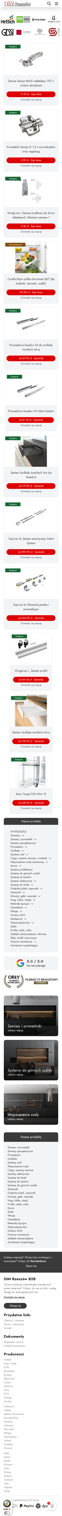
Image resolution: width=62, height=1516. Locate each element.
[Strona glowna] (17, 4)
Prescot (8, 1448)
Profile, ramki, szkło (20, 930)
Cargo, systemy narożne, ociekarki (28, 858)
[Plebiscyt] (31, 981)
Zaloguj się (15, 1306)
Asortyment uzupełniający (24, 945)
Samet (7, 1457)
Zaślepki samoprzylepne (20, 1238)
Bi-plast (8, 1375)
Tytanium (8, 1480)
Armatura (15, 835)
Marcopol (9, 1429)
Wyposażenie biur (20, 922)
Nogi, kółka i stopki (20, 900)
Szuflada (15, 850)
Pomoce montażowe (21, 941)
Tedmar (8, 1476)
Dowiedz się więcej (31, 99)
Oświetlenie (16, 907)
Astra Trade (10, 1363)
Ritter (6, 1453)
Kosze (13, 866)
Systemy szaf (17, 854)
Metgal (7, 1433)
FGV (6, 1394)
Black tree (9, 1378)
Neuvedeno (10, 1437)
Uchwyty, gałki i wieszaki (23, 896)
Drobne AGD (17, 915)
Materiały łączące (19, 904)
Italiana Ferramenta (14, 1414)
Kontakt (8, 1328)
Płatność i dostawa (14, 1320)
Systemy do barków (20, 877)
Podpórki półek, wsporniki (24, 888)
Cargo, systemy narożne (20, 1170)
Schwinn (8, 1464)
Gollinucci (9, 1406)
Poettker (8, 1444)
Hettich (7, 1360)
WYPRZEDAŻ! (18, 831)
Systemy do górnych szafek (25, 873)
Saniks (7, 1461)
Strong (7, 1472)
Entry (6, 1390)
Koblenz (8, 1421)
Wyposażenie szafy (18, 1166)
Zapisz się (31, 1266)
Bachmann (9, 1371)
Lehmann (8, 1425)
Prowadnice (16, 847)
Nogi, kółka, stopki (18, 1200)
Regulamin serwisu (14, 1342)
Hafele (7, 1410)
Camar (7, 1382)
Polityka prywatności (14, 1346)
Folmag (7, 1397)
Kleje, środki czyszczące (23, 938)
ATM (6, 1367)
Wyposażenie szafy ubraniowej (27, 862)
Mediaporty (16, 919)
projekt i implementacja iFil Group (21, 1500)
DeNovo (8, 1386)
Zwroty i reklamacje (14, 1324)
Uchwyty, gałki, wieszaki (20, 1197)
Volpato (8, 1487)
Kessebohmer (11, 1418)
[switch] (7, 1513)
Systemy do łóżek (19, 885)
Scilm (6, 1468)
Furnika (7, 1401)
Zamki (13, 926)
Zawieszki (15, 892)
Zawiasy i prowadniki (21, 839)
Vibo (6, 1483)
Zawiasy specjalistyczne (23, 843)
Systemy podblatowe (21, 869)
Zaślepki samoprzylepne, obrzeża (28, 934)
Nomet (7, 1440)
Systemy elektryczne (21, 881)
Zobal (7, 1491)
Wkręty (14, 911)
